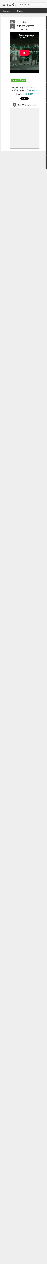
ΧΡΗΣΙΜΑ (29, 94)
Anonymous (32, 90)
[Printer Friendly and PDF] (18, 83)
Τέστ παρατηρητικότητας (25, 25)
